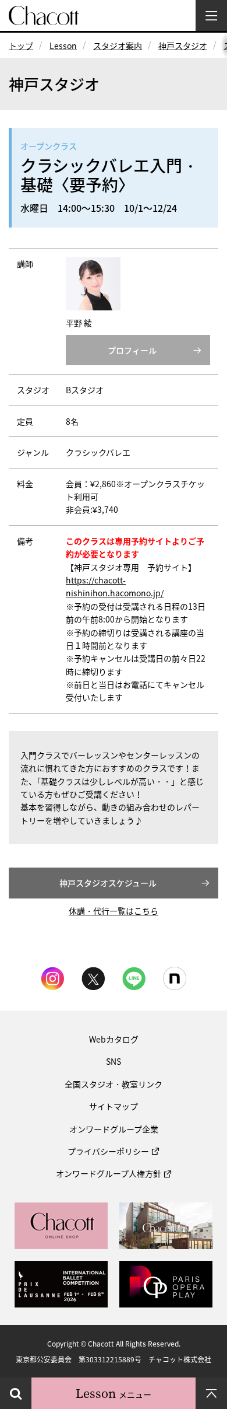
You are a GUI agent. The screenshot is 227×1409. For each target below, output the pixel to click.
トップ (21, 45)
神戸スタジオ (182, 45)
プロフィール (132, 350)
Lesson (63, 45)
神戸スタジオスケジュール (108, 883)
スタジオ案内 (117, 45)
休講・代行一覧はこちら (113, 911)
